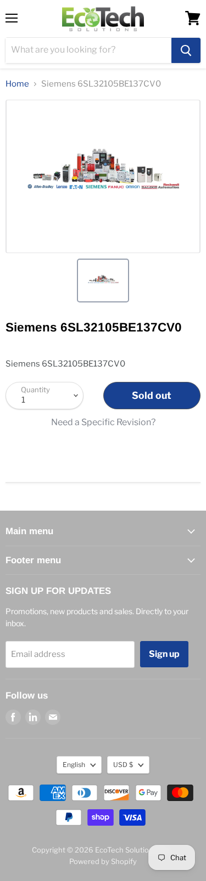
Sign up (164, 654)
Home (17, 84)
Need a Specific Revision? (103, 422)
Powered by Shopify (103, 861)
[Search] (186, 50)
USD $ (123, 764)
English (74, 764)
